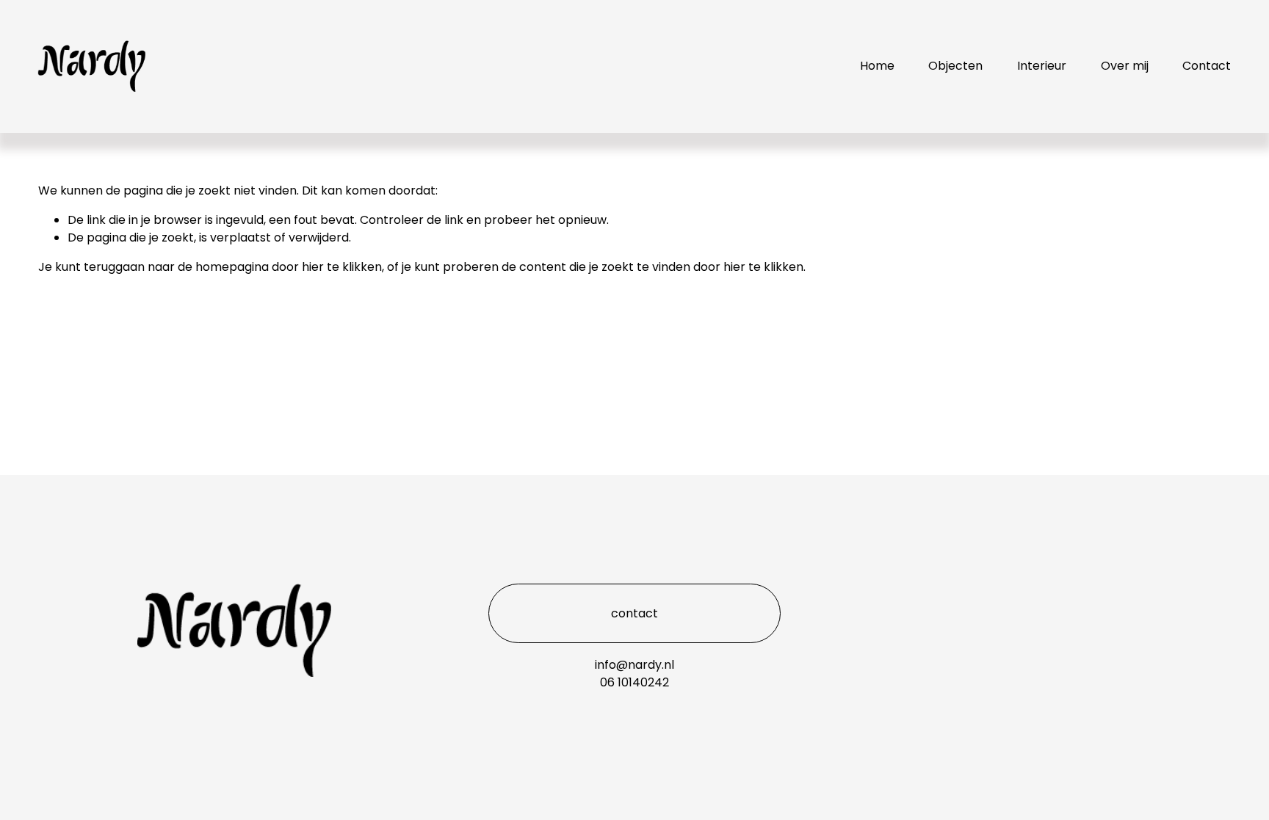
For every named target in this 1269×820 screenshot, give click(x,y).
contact (634, 613)
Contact (1206, 65)
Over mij (1125, 65)
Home (877, 65)
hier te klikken (342, 266)
